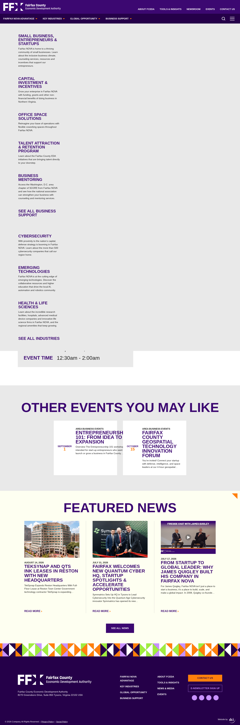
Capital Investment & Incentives (37, 89)
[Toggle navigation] (232, 18)
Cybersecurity (38, 245)
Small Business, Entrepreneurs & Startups (38, 50)
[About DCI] (232, 720)
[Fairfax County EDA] (32, 7)
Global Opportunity (83, 18)
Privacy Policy (47, 722)
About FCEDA (146, 9)
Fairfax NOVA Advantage (18, 18)
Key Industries (52, 18)
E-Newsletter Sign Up (205, 688)
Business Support (117, 18)
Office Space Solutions (38, 122)
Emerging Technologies (37, 278)
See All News (120, 628)
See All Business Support (37, 213)
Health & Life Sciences (38, 314)
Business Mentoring (37, 186)
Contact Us (227, 9)
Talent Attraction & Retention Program (39, 152)
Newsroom (193, 9)
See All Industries (39, 338)
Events (210, 9)
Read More (32, 611)
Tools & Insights (170, 9)
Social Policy (62, 722)
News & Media (165, 688)
